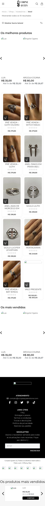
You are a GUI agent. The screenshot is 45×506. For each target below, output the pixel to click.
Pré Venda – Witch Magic (33, 123)
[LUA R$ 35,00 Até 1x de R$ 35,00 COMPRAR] (13, 499)
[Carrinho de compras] (41, 3)
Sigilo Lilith (33, 206)
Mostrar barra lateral (14, 23)
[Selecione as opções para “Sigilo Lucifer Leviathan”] (5, 243)
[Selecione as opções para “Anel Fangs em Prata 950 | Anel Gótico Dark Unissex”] (26, 159)
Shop (11, 12)
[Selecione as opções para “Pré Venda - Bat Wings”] (5, 284)
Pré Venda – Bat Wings (12, 290)
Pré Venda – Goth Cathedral (12, 166)
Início (4, 12)
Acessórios (21, 12)
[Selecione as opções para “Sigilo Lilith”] (26, 201)
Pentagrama (33, 247)
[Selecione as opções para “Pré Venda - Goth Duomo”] (5, 117)
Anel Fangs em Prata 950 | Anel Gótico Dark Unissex (33, 168)
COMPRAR (30, 498)
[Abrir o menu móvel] (3, 3)
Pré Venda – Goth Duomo (11, 123)
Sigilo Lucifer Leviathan (12, 248)
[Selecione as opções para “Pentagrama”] (26, 243)
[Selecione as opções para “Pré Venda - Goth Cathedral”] (5, 159)
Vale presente (33, 289)
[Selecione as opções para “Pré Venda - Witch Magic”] (26, 117)
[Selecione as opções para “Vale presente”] (26, 284)
